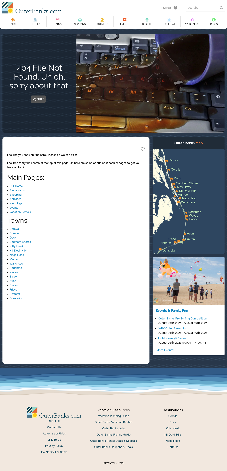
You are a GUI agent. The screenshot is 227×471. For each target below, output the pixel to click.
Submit (114, 283)
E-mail (83, 265)
